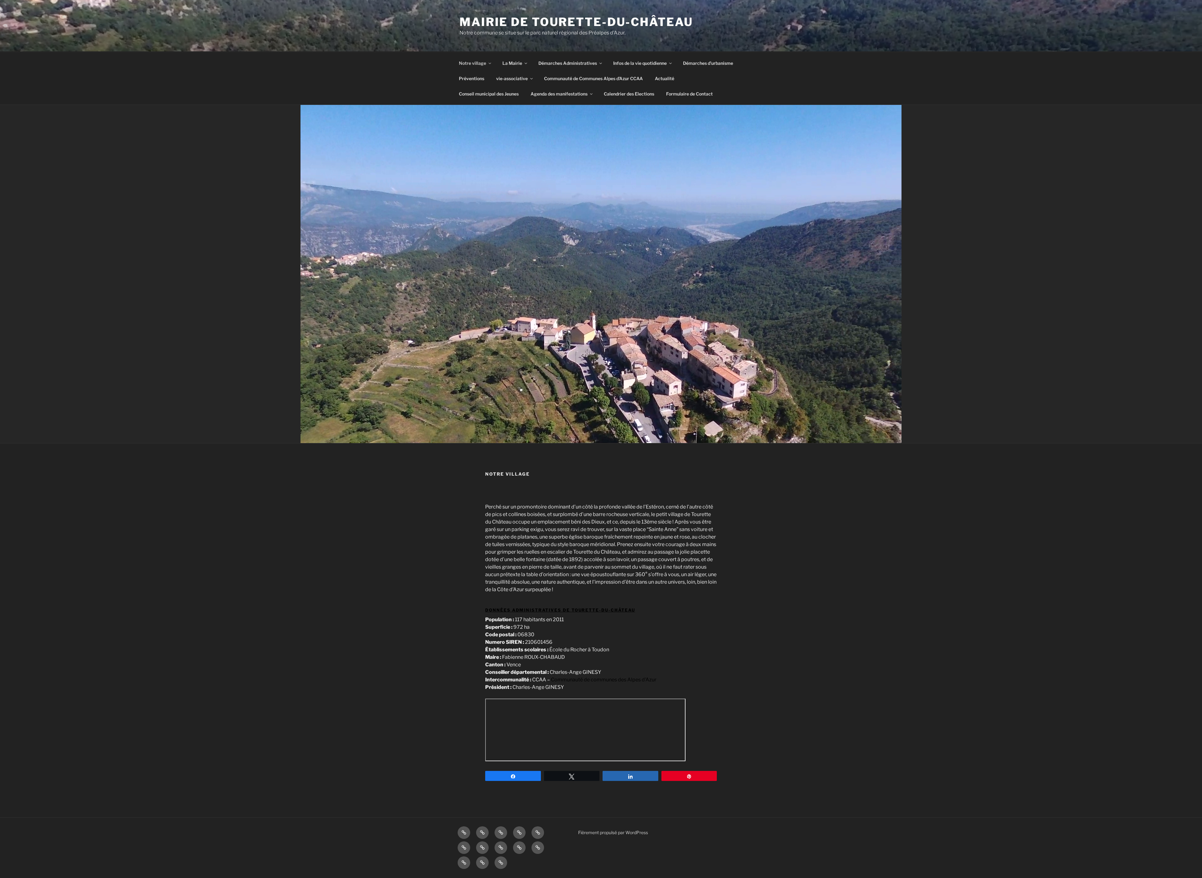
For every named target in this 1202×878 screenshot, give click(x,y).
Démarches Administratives (567, 63)
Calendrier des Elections (629, 93)
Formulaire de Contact (689, 93)
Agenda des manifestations (559, 93)
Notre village (472, 63)
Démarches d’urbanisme (708, 63)
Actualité (664, 78)
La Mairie (512, 63)
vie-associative (512, 78)
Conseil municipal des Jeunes (489, 93)
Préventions (471, 78)
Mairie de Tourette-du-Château (576, 22)
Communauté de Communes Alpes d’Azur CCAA (593, 78)
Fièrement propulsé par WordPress (613, 832)
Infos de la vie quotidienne (640, 63)
